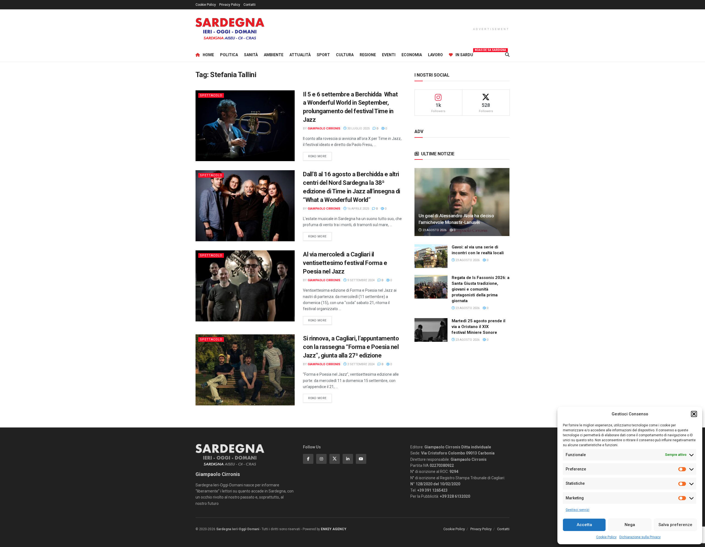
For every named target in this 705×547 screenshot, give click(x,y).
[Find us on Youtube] (361, 459)
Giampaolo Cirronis (324, 128)
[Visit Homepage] (230, 29)
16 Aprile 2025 (357, 208)
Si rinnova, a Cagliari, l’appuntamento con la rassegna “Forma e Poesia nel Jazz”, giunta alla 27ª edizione (351, 347)
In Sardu (464, 54)
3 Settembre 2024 (360, 364)
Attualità (300, 55)
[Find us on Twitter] (334, 459)
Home (208, 55)
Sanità (251, 55)
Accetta (584, 524)
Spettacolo (211, 95)
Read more (320, 156)
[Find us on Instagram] (321, 459)
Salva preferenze (675, 524)
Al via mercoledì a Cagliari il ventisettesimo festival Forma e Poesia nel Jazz (345, 263)
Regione (368, 55)
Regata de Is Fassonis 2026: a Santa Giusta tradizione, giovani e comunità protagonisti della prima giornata (480, 289)
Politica (229, 55)
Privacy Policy (229, 5)
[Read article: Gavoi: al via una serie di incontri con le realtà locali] (431, 256)
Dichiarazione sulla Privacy (640, 537)
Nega (630, 524)
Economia (412, 55)
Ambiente (273, 55)
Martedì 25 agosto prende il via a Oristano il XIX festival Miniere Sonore (478, 326)
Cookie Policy (606, 537)
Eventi (388, 55)
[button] (694, 414)
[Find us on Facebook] (308, 459)
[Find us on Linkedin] (348, 459)
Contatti (249, 5)
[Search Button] (507, 55)
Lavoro (435, 55)
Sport (323, 55)
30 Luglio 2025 (358, 128)
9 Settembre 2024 (360, 280)
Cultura (345, 55)
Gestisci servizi (577, 510)
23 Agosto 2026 (434, 230)
